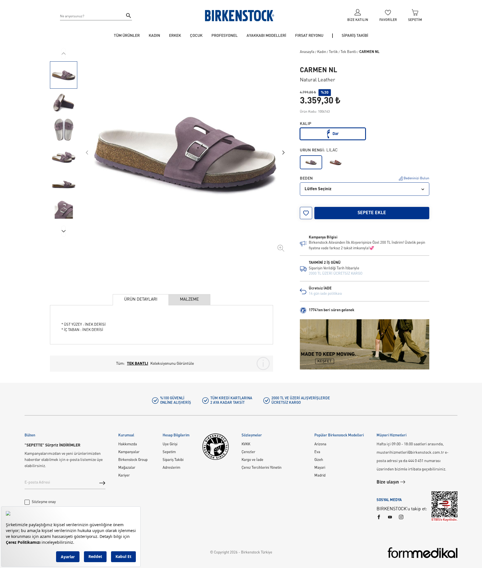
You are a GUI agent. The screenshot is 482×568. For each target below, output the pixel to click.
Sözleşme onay (44, 502)
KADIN (154, 36)
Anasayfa (307, 52)
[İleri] (63, 231)
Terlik (333, 52)
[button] (63, 75)
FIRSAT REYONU (309, 36)
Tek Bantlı (348, 52)
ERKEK (175, 36)
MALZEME (189, 300)
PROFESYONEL (224, 36)
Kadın (321, 52)
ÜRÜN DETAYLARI (140, 300)
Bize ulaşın (388, 482)
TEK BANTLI (137, 364)
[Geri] (63, 53)
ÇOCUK (196, 36)
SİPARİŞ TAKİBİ (355, 36)
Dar (335, 134)
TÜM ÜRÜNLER (127, 36)
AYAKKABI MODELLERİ (266, 36)
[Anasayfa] (239, 15)
